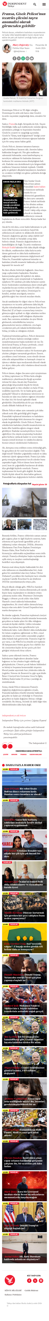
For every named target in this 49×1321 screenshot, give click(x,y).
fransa (23, 754)
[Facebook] (29, 1280)
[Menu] (44, 4)
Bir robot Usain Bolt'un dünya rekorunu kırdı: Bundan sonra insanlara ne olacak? (23, 792)
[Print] (32, 58)
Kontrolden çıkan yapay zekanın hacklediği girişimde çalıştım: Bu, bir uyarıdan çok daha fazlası (23, 1162)
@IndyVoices (19, 51)
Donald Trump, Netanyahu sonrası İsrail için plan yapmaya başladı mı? (22, 978)
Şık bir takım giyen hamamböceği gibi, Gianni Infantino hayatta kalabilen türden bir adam (24, 1040)
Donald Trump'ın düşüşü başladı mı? (21, 1227)
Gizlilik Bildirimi (31, 1291)
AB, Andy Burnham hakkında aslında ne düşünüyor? (22, 1258)
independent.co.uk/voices (14, 716)
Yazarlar (14, 769)
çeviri (5, 754)
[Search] (35, 4)
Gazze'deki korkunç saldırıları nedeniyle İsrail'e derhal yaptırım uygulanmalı (23, 823)
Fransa (12, 124)
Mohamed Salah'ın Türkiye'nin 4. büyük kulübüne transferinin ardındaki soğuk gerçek (23, 1009)
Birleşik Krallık (8, 248)
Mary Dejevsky (21, 45)
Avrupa (14, 754)
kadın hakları (39, 187)
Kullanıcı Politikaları (13, 1295)
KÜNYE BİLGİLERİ (13, 1291)
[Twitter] (35, 1280)
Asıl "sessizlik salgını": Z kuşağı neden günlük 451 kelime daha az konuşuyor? (23, 947)
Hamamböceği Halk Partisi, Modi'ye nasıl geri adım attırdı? (22, 1133)
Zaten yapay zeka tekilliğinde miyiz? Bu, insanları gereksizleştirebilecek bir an (24, 1102)
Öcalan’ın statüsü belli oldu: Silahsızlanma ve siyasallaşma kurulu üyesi (23, 885)
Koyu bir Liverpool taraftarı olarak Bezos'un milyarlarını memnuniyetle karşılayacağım (24, 1195)
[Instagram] (41, 1280)
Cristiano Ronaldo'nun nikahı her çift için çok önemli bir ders (23, 854)
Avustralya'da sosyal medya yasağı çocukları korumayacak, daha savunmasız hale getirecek (12, 206)
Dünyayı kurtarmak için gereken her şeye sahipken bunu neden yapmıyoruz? (24, 916)
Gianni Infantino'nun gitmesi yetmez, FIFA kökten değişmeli (24, 1071)
